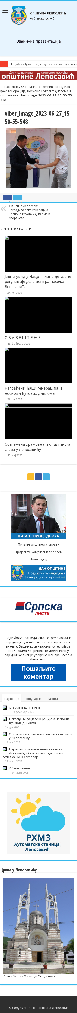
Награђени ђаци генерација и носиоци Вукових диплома (33, 391)
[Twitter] (46, 476)
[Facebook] (38, 476)
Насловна (11, 86)
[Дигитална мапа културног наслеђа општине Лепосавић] (38, 75)
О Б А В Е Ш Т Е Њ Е (23, 337)
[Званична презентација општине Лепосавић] (38, 15)
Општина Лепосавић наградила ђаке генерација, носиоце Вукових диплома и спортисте (35, 90)
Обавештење (19, 768)
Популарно (33, 699)
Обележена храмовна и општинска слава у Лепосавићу (37, 447)
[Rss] (30, 476)
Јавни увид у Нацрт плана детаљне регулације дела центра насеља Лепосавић (38, 281)
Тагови (52, 699)
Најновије (11, 699)
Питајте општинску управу (38, 544)
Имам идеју (38, 559)
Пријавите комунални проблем (38, 552)
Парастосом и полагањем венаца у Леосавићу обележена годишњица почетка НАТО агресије (33, 753)
